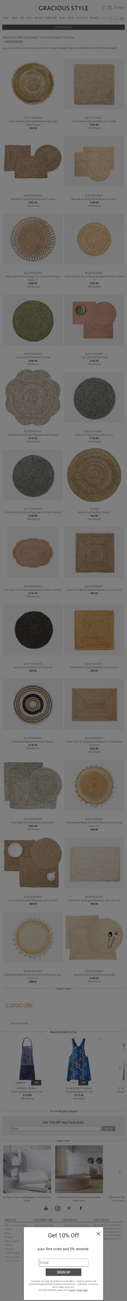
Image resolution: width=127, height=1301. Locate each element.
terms (72, 1290)
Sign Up (63, 1272)
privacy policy (82, 1290)
